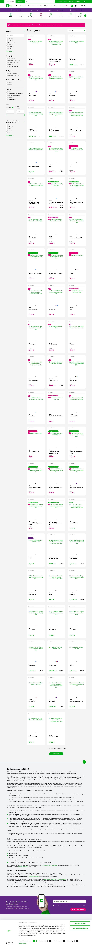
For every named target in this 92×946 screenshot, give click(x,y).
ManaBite (81, 5)
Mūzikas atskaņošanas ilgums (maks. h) (13, 121)
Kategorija (9, 56)
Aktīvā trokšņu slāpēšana (14, 80)
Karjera (65, 1)
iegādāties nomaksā (34, 876)
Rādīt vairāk (56, 753)
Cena (7, 104)
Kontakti (71, 1)
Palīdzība (77, 1)
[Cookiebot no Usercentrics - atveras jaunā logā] (9, 943)
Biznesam (19, 1)
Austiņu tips (9, 70)
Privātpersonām (10, 1)
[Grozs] (75, 5)
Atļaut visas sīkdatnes (80, 923)
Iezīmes (8, 89)
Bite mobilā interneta (50, 879)
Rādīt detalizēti (22, 943)
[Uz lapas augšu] (84, 762)
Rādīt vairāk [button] (9, 51)
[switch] (49, 941)
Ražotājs (8, 31)
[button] (72, 5)
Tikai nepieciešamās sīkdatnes (80, 928)
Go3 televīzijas (62, 879)
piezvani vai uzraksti (23, 866)
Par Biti (60, 1)
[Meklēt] (54, 1)
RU (84, 1)
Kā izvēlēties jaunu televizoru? (49, 865)
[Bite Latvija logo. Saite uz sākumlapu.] (9, 5)
